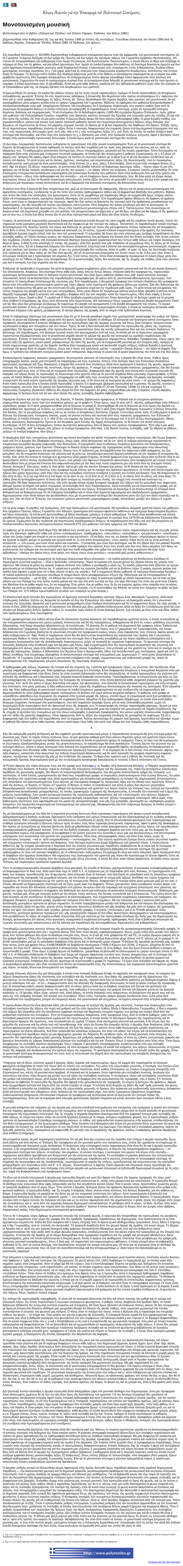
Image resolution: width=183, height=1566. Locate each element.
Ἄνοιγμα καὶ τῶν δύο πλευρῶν (164, 1562)
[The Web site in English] (14, 6)
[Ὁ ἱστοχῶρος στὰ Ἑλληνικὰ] (6, 6)
